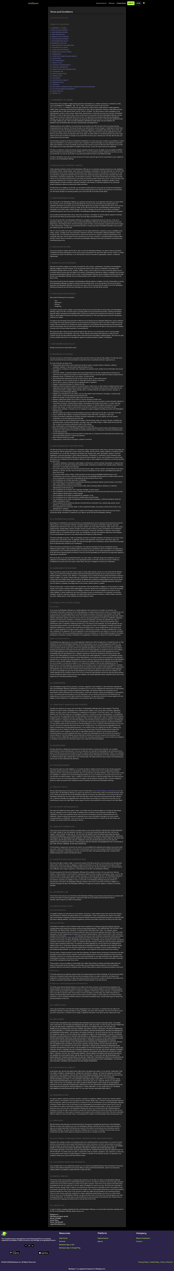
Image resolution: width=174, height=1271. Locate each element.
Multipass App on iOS (66, 1245)
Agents (100, 1241)
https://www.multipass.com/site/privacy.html (106, 790)
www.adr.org (70, 936)
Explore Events (103, 1238)
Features (111, 3)
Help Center (63, 1238)
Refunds (62, 1241)
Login (138, 3)
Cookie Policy (154, 1262)
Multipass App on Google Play (69, 1248)
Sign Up (131, 3)
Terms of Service (166, 1262)
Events (101, 3)
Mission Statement (143, 1238)
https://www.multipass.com (57, 107)
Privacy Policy (143, 1262)
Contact (139, 1241)
